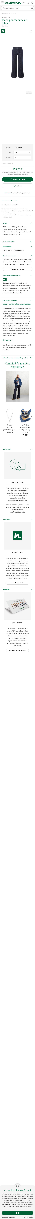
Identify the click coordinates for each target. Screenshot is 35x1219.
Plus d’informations (28, 1217)
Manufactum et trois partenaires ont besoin (15, 1194)
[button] (31, 31)
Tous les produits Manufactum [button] (17, 583)
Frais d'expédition (27, 172)
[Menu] (2, 2)
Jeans (14, 13)
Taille (9, 152)
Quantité (8, 158)
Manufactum (19, 250)
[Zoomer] (30, 92)
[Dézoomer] (27, 92)
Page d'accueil (6, 13)
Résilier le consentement (8, 1217)
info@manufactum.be (17, 512)
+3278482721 (20, 507)
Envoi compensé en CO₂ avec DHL (17, 174)
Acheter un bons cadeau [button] (17, 650)
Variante (8, 147)
